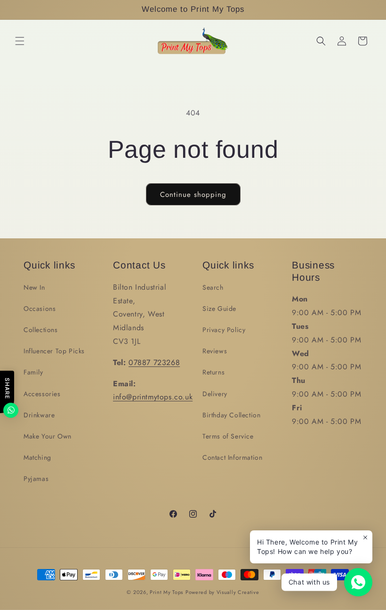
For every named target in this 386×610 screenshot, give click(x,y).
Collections (41, 329)
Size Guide (219, 308)
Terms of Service (228, 436)
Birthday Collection (231, 415)
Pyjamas (36, 478)
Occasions (40, 308)
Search (213, 287)
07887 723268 (154, 362)
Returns (213, 372)
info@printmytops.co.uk (153, 396)
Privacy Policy (223, 329)
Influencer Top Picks (54, 351)
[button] (19, 41)
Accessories (42, 394)
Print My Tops (166, 592)
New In (34, 287)
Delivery (214, 394)
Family (33, 372)
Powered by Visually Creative (222, 592)
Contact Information (232, 457)
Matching (37, 457)
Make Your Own (48, 436)
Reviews (214, 351)
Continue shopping (193, 194)
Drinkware (39, 415)
